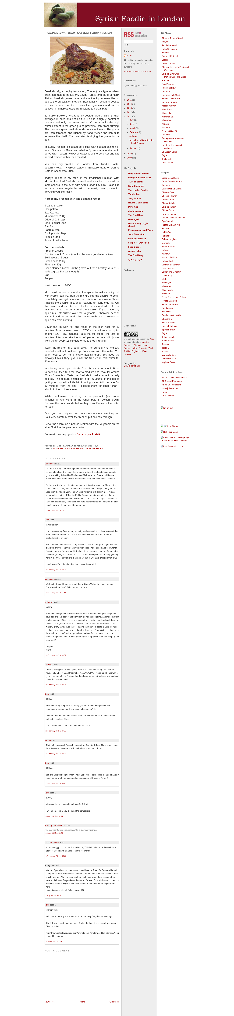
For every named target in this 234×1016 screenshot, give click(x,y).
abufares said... (135, 211)
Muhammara (167, 117)
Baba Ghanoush (169, 49)
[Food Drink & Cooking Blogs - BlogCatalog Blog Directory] (175, 440)
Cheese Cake (168, 192)
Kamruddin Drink (169, 257)
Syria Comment (136, 186)
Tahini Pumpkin (169, 337)
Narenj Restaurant (170, 388)
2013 (129, 108)
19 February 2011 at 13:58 (56, 510)
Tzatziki (165, 351)
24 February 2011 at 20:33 (56, 754)
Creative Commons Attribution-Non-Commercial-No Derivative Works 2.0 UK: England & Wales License (139, 348)
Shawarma (167, 319)
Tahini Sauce (168, 340)
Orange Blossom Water (139, 177)
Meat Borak (167, 109)
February (134, 132)
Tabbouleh (166, 159)
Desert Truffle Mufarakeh (173, 217)
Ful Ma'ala (166, 232)
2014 (129, 104)
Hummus (166, 91)
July (132, 120)
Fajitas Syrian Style (171, 225)
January (134, 148)
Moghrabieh (167, 290)
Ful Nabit (166, 236)
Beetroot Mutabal (170, 56)
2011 (129, 116)
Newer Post (50, 1002)
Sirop (164, 392)
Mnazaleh (166, 286)
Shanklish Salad (169, 152)
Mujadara (166, 293)
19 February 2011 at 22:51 (56, 593)
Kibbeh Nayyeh (169, 106)
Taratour (165, 344)
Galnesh (166, 243)
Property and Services (55, 825)
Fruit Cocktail (168, 396)
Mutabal (165, 124)
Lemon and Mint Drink (172, 272)
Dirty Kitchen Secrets (138, 173)
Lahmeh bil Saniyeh (171, 265)
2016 (129, 100)
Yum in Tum (134, 194)
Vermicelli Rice (169, 355)
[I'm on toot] (167, 408)
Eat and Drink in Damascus (174, 377)
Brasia (165, 60)
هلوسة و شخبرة (135, 259)
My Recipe (97, 448)
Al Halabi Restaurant (171, 385)
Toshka (165, 348)
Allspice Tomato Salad (172, 38)
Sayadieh (166, 311)
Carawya (166, 185)
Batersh (165, 52)
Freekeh (165, 228)
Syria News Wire (136, 234)
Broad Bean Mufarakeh (172, 181)
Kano (47, 519)
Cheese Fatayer (169, 196)
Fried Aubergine (169, 84)
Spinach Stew (168, 330)
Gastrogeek (133, 219)
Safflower (133, 136)
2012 (129, 112)
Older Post (114, 1002)
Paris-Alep (133, 207)
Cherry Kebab (168, 203)
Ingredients (59, 448)
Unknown (49, 602)
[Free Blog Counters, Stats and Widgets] (162, 426)
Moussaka (166, 113)
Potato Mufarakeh (170, 304)
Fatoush (165, 80)
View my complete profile (138, 71)
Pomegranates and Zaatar (140, 230)
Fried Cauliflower (169, 88)
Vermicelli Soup (169, 358)
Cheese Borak (168, 63)
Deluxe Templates (132, 366)
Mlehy (164, 279)
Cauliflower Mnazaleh (171, 189)
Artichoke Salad (169, 45)
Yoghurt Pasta (168, 362)
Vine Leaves (167, 162)
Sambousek (167, 308)
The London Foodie (138, 190)
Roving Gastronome (138, 203)
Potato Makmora (169, 301)
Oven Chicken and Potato (174, 297)
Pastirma (166, 135)
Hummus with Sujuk (171, 98)
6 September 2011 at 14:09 (56, 856)
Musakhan (166, 120)
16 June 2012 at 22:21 (54, 942)
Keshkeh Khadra (169, 102)
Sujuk (164, 155)
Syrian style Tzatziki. (89, 434)
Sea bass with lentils (171, 315)
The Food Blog (135, 215)
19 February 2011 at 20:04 (56, 570)
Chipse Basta (168, 210)
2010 (129, 153)
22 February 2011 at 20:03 (56, 731)
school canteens (52, 842)
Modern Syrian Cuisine (79, 448)
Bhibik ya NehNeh (137, 238)
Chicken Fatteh (169, 207)
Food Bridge (134, 247)
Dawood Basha (169, 214)
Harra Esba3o (168, 246)
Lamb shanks (168, 268)
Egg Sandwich (168, 221)
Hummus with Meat (171, 95)
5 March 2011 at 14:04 (54, 816)
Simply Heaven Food (138, 243)
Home (82, 1002)
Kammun (166, 254)
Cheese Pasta (168, 199)
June (132, 124)
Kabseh (165, 250)
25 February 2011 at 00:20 (56, 783)
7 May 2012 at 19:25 (53, 895)
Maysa (48, 740)
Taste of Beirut (135, 182)
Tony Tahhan (134, 198)
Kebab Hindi (167, 261)
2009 (129, 158)
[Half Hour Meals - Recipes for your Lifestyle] (169, 432)
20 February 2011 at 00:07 (56, 685)
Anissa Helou (134, 251)
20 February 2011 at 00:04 (56, 655)
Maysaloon (50, 464)
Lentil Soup (167, 275)
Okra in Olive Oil (169, 131)
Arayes (165, 42)
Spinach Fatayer (169, 326)
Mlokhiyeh (166, 282)
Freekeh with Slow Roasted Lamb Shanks (79, 33)
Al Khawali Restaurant (172, 381)
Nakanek (166, 127)
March (133, 128)
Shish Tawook (168, 322)
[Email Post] (96, 446)
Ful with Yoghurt (169, 239)
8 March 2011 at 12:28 (54, 833)
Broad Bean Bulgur (170, 178)
